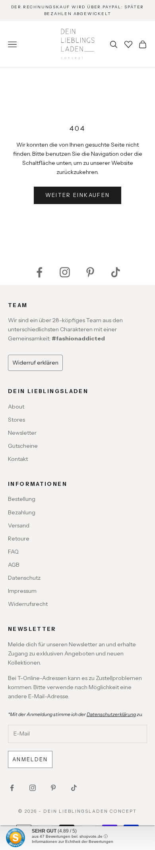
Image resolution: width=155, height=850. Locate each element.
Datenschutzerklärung (111, 714)
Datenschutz (24, 577)
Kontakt (18, 458)
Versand (18, 525)
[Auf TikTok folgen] (115, 272)
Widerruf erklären (35, 362)
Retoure (18, 538)
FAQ (13, 551)
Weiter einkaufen (77, 195)
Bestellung (21, 498)
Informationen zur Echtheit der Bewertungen (72, 841)
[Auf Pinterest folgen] (90, 272)
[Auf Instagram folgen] (64, 272)
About (16, 406)
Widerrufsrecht (28, 603)
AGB (13, 564)
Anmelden (30, 759)
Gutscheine (23, 445)
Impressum (22, 590)
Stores (16, 419)
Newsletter (22, 432)
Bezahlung (21, 512)
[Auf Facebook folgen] (39, 272)
